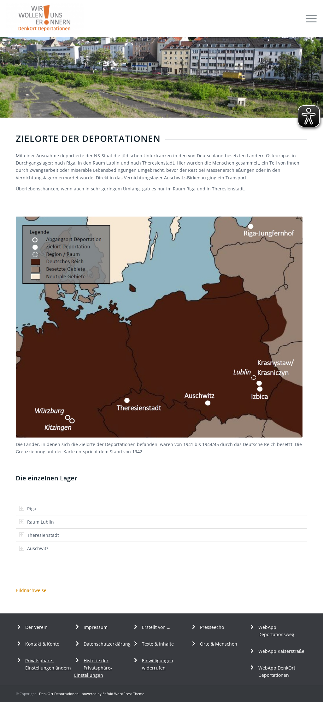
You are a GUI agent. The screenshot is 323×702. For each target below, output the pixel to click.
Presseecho (212, 627)
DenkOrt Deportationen (59, 693)
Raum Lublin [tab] (40, 522)
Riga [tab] (31, 509)
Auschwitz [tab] (38, 548)
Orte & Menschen (218, 644)
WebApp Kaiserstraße (281, 651)
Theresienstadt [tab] (43, 535)
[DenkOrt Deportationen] (45, 18)
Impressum (96, 627)
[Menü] (309, 18)
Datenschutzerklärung (107, 644)
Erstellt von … (156, 627)
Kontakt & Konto (42, 644)
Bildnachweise (31, 590)
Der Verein (36, 627)
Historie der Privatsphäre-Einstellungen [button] (93, 668)
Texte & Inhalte (158, 644)
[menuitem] (309, 18)
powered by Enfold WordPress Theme (113, 693)
